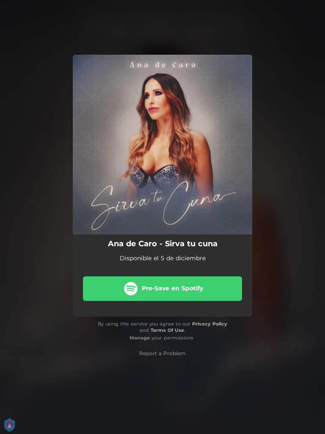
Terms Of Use (167, 330)
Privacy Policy (209, 324)
